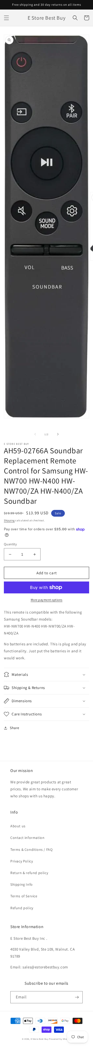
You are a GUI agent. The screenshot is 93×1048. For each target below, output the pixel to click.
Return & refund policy (29, 872)
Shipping (9, 520)
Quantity (10, 544)
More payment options (47, 600)
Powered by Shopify (60, 1038)
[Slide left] (35, 434)
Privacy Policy (21, 861)
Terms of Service (23, 896)
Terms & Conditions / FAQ (31, 849)
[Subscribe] (76, 997)
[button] (6, 18)
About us (18, 826)
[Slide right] (58, 434)
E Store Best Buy (40, 1038)
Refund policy (21, 908)
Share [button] (14, 727)
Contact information (27, 837)
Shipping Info (21, 884)
